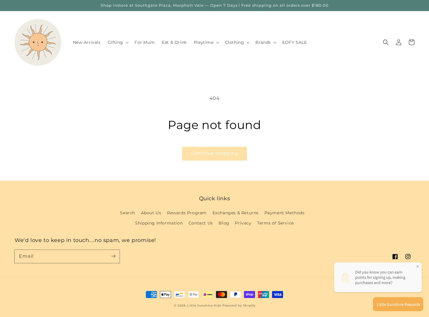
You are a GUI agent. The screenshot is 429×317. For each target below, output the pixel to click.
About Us (151, 212)
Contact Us (201, 223)
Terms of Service (275, 223)
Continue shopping (214, 153)
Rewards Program (187, 212)
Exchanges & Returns (235, 212)
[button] (385, 42)
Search (127, 212)
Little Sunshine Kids (204, 305)
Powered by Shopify (238, 305)
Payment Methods (284, 212)
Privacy (243, 223)
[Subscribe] (113, 256)
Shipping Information (159, 223)
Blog (224, 223)
